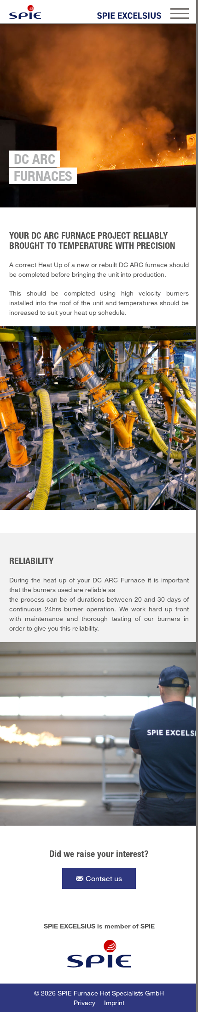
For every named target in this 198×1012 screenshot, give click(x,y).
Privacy (84, 1002)
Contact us (104, 878)
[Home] (25, 12)
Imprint (114, 1002)
